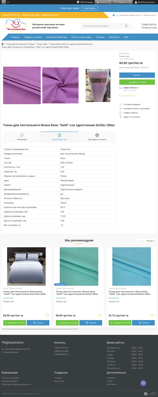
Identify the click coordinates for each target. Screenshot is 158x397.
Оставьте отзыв (148, 27)
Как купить (59, 381)
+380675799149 (11, 15)
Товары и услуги (33, 37)
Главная (15, 37)
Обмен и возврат (10, 381)
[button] (140, 241)
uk (8, 2)
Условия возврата (131, 104)
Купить (137, 75)
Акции (110, 381)
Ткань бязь (42, 44)
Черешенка (13, 342)
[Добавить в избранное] (47, 315)
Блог (126, 37)
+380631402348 (30, 15)
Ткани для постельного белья (20, 44)
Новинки (111, 378)
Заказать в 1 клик (137, 82)
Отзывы (100, 37)
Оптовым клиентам (56, 37)
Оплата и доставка (81, 37)
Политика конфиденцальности (16, 384)
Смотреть (89, 8)
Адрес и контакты (131, 117)
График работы (149, 24)
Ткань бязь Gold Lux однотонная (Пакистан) (71, 44)
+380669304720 (50, 15)
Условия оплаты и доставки (136, 108)
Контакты (114, 37)
